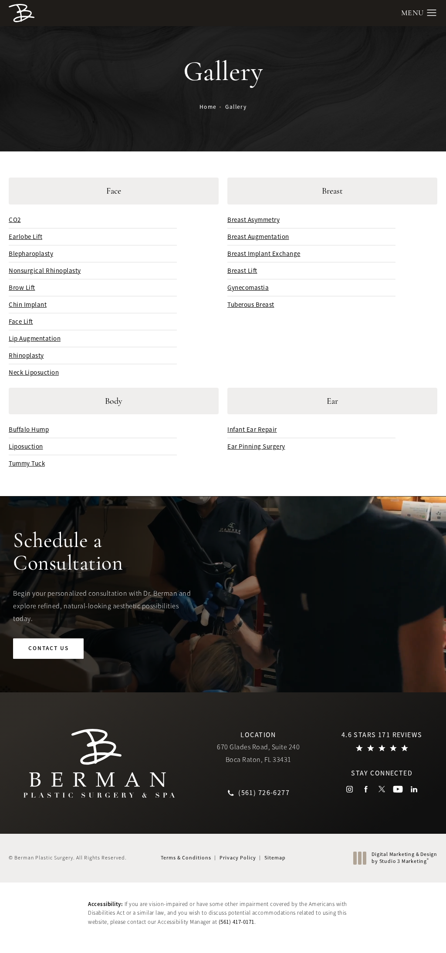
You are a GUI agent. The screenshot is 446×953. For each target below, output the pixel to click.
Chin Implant (28, 304)
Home (208, 107)
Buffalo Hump (29, 429)
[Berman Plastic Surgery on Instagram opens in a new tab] (349, 789)
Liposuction (26, 446)
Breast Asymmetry (253, 219)
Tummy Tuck (27, 463)
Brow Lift (22, 287)
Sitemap (275, 857)
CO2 (15, 219)
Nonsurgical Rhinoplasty (45, 270)
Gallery (236, 107)
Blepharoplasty (31, 253)
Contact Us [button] (405, 934)
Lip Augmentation (35, 338)
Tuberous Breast (250, 304)
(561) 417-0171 (236, 922)
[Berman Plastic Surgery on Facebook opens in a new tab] (366, 789)
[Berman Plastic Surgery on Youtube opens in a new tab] (398, 789)
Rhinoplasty (26, 355)
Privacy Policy (238, 857)
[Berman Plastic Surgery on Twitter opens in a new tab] (382, 789)
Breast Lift (242, 270)
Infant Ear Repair (252, 429)
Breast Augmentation (258, 236)
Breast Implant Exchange (264, 253)
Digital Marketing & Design (404, 858)
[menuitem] (349, 789)
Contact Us (48, 648)
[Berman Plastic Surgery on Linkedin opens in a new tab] (414, 789)
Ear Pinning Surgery (256, 446)
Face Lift (21, 321)
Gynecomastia (248, 287)
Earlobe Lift (25, 236)
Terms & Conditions (186, 857)
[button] (431, 13)
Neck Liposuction (34, 372)
